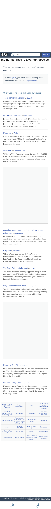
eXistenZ (32, 413)
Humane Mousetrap (19, 427)
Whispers (7, 151)
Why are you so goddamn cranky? (7, 405)
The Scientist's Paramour (13, 98)
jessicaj (24, 365)
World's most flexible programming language (43, 406)
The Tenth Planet (7, 420)
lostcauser (28, 115)
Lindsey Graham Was (12, 115)
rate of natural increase (43, 437)
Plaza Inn (7, 133)
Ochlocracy (43, 427)
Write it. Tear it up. (31, 427)
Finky (16, 133)
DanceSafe (19, 432)
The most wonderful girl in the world (44, 413)
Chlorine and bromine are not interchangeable (7, 413)
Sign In (45, 55)
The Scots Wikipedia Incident (15, 268)
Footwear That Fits (11, 365)
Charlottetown (43, 432)
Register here (31, 81)
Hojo (31, 406)
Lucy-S (29, 98)
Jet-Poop (28, 383)
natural (31, 432)
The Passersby (7, 437)
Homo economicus (19, 406)
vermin (7, 427)
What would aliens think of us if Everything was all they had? (19, 420)
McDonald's (19, 413)
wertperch (19, 233)
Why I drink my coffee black (14, 286)
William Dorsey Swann (13, 383)
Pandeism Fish (19, 151)
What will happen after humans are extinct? (31, 437)
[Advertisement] (25, 26)
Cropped (7, 251)
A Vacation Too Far (7, 432)
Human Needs (19, 437)
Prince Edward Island (31, 420)
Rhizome (44, 420)
